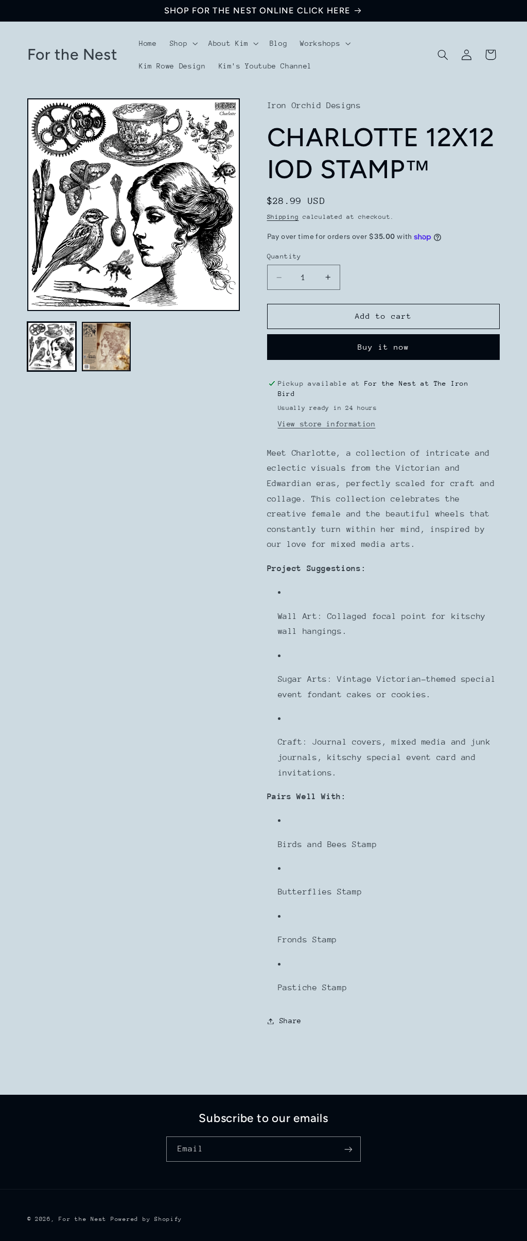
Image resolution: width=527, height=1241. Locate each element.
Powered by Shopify (146, 1219)
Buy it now (384, 346)
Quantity (284, 256)
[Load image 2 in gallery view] (106, 346)
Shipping (283, 216)
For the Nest (83, 1219)
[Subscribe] (348, 1149)
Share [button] (290, 1020)
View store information (327, 424)
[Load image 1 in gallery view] (52, 346)
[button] (182, 43)
